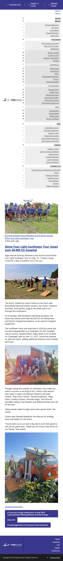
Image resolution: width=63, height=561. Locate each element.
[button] (31, 513)
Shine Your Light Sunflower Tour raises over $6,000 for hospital (31, 248)
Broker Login (54, 4)
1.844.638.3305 (15, 5)
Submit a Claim (34, 4)
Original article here (14, 506)
